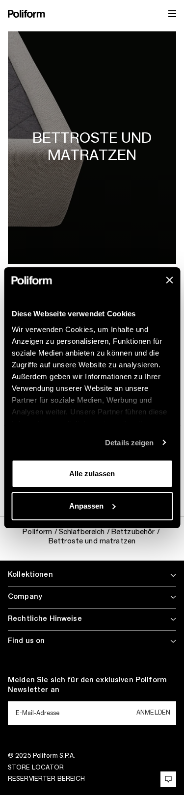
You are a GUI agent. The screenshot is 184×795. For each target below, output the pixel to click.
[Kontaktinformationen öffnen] (168, 779)
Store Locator (36, 767)
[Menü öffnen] (172, 13)
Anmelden (153, 713)
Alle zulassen (92, 473)
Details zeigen (129, 442)
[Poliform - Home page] (26, 14)
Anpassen (86, 506)
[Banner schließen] (169, 280)
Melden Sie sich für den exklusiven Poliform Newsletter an (87, 685)
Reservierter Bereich (46, 779)
